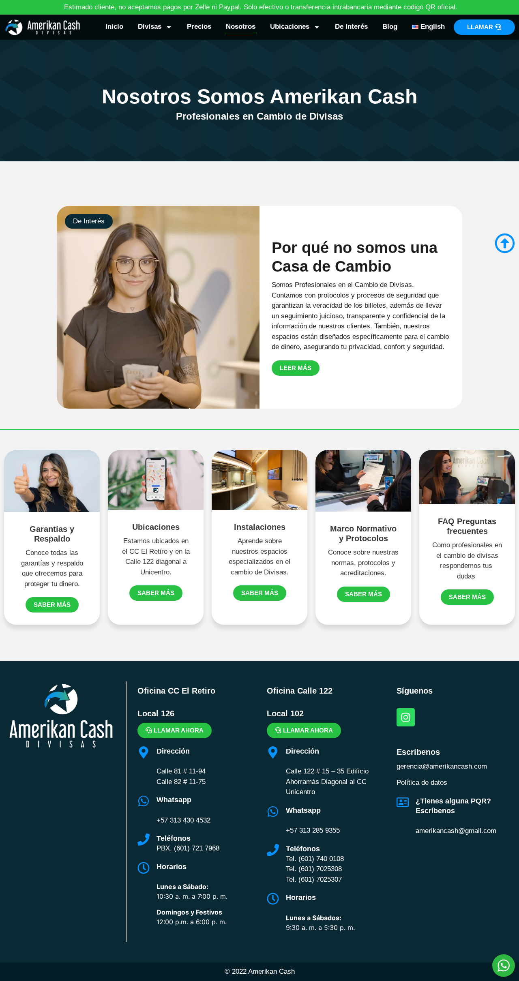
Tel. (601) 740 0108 (315, 859)
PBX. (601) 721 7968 (188, 848)
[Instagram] (406, 717)
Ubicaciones (289, 26)
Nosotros (240, 26)
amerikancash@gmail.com (456, 831)
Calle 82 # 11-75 (181, 782)
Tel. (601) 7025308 (314, 869)
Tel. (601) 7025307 (314, 879)
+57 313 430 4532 (183, 820)
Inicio (114, 26)
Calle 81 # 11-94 (181, 771)
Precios (199, 26)
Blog (389, 26)
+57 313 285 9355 (313, 830)
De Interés (351, 26)
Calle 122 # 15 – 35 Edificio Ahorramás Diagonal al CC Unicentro (327, 781)
